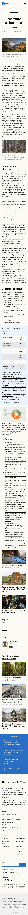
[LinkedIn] (8, 880)
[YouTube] (12, 880)
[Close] (26, 895)
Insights (4, 835)
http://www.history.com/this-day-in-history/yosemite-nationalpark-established (14, 519)
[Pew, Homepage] (5, 3)
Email (3, 862)
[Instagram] (5, 880)
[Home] (14, 782)
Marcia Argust (13, 641)
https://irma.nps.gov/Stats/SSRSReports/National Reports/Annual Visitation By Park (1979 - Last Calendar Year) (14, 379)
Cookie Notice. (5, 909)
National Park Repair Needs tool (10, 73)
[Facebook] (3, 880)
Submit (23, 864)
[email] (10, 647)
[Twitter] (10, 880)
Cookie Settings (14, 912)
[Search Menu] (21, 3)
